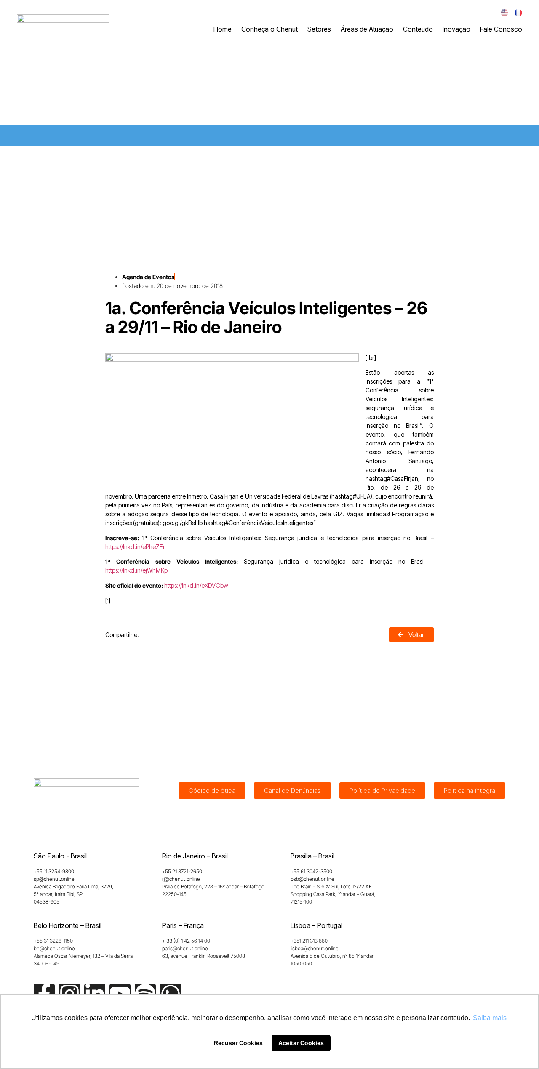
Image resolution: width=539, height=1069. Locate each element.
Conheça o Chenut (269, 29)
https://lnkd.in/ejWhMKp (136, 570)
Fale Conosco (501, 29)
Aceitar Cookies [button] (301, 1043)
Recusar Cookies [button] (238, 1043)
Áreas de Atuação (367, 29)
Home (222, 29)
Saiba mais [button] (490, 1017)
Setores (319, 29)
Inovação (456, 29)
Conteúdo (418, 29)
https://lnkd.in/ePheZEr (135, 546)
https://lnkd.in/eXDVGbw (196, 585)
